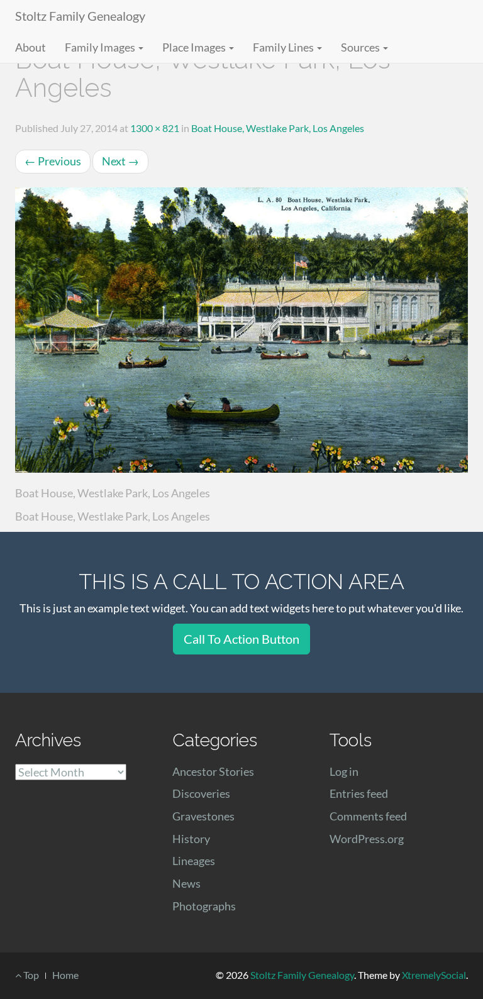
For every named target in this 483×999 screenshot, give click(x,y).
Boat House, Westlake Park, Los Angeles (277, 128)
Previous (53, 161)
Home (65, 975)
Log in (344, 771)
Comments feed (368, 816)
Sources (361, 47)
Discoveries (201, 793)
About (30, 47)
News (186, 883)
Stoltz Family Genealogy (80, 15)
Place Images (195, 47)
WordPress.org (367, 839)
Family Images (101, 47)
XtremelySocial (434, 975)
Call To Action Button (241, 638)
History (191, 839)
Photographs (204, 906)
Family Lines (284, 47)
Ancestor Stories (213, 771)
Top (30, 975)
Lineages (193, 861)
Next (120, 161)
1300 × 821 (154, 128)
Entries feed (359, 793)
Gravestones (203, 816)
